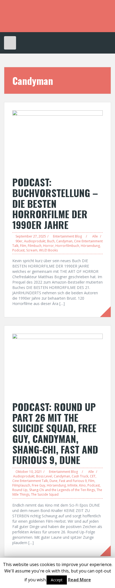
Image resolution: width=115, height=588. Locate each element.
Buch (51, 241)
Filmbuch (34, 245)
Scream (31, 250)
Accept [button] (57, 579)
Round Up (20, 490)
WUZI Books (48, 250)
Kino (82, 485)
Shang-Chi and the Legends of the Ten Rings (62, 490)
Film (23, 245)
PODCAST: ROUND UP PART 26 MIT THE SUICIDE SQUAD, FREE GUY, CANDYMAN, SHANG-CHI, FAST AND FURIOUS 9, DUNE (55, 433)
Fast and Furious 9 (73, 480)
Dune (53, 480)
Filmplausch (21, 485)
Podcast (18, 250)
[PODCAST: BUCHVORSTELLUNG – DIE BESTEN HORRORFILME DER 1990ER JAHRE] (57, 140)
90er (19, 241)
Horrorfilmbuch (67, 245)
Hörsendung (90, 245)
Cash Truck (80, 476)
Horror (48, 245)
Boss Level (44, 476)
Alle (95, 236)
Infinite (72, 485)
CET (92, 476)
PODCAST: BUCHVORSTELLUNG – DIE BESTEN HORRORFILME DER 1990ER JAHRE (55, 203)
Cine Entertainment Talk (30, 480)
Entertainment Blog (67, 236)
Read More (79, 580)
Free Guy (38, 485)
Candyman (64, 241)
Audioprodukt (34, 241)
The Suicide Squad (45, 494)
